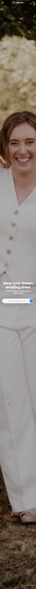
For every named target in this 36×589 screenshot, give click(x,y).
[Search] (33, 2)
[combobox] (18, 301)
